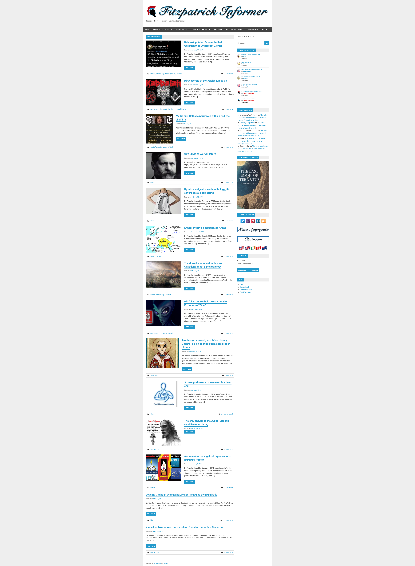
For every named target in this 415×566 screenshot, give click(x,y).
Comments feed (246, 290)
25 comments (228, 147)
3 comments (228, 375)
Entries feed (244, 287)
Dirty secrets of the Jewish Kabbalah (205, 80)
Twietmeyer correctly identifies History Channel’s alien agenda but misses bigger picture (206, 344)
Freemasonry (154, 109)
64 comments (228, 488)
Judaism (152, 256)
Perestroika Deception (162, 29)
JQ (226, 29)
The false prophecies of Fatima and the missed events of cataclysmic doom (252, 117)
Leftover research (246, 62)
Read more (189, 68)
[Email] (258, 221)
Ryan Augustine (247, 71)
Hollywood (163, 109)
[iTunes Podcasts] (248, 221)
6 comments (228, 109)
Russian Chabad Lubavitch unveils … (252, 91)
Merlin (166, 563)
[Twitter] (242, 221)
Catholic (152, 74)
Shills (171, 147)
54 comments (228, 256)
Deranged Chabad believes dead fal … (252, 69)
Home (147, 29)
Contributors (252, 29)
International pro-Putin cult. (249, 84)
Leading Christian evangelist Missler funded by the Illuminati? (181, 494)
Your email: (241, 261)
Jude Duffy (153, 147)
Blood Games (236, 29)
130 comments (228, 520)
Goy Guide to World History (200, 153)
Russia (159, 256)
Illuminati (171, 109)
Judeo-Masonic (181, 109)
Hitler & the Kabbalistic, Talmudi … (251, 77)
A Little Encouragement (248, 99)
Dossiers (218, 29)
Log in (242, 284)
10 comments (228, 552)
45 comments (228, 74)
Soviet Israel (181, 29)
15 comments (228, 333)
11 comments (228, 182)
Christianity (160, 74)
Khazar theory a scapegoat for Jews (205, 227)
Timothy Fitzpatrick (248, 93)
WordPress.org (245, 292)
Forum (264, 29)
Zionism (179, 74)
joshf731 (245, 78)
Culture (152, 182)
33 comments (228, 449)
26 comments (228, 295)
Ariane (244, 56)
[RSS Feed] (263, 221)
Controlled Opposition (200, 29)
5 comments (228, 221)
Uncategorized (170, 74)
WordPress (157, 563)
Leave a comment (227, 414)
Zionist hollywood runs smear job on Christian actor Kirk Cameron (184, 527)
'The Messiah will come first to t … (251, 55)
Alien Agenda (154, 333)
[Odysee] (253, 221)
